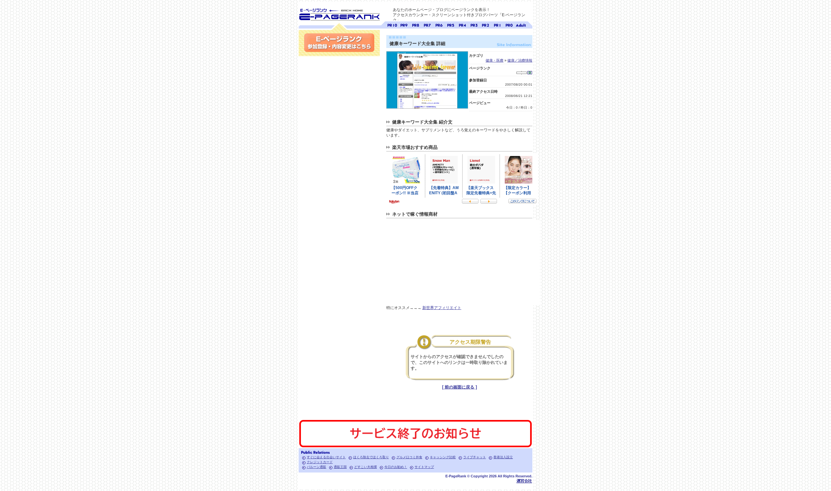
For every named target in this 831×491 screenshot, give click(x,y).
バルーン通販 (316, 467)
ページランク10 (392, 24)
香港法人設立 (503, 457)
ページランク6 (439, 24)
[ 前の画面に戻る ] (459, 387)
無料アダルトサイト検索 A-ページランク (521, 24)
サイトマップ (424, 467)
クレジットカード (320, 462)
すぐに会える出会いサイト (326, 457)
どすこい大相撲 (365, 467)
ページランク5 (450, 24)
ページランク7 (427, 24)
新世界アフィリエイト (441, 307)
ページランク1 (497, 24)
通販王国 (340, 467)
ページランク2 (485, 24)
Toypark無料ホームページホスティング (524, 481)
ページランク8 (415, 24)
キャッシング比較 (443, 457)
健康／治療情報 (519, 60)
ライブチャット (474, 457)
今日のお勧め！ (395, 467)
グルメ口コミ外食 (409, 457)
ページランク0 (509, 24)
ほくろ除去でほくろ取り (371, 457)
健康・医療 (494, 60)
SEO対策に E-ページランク (339, 13)
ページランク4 (462, 24)
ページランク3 (474, 24)
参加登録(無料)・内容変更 (339, 42)
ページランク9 (404, 24)
